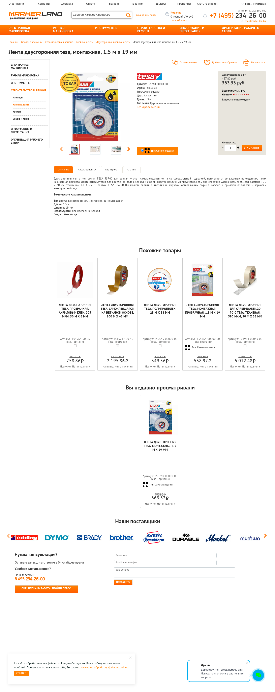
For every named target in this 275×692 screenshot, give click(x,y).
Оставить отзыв (188, 62)
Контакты (44, 4)
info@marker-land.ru (255, 21)
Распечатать (258, 62)
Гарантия (137, 4)
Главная (13, 42)
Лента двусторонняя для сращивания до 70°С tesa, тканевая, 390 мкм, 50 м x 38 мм (245, 311)
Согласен (21, 673)
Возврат (114, 4)
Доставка (67, 4)
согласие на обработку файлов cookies (103, 668)
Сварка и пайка (21, 119)
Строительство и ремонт (59, 42)
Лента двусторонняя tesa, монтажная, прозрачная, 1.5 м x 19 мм (202, 311)
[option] (95, 106)
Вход (247, 4)
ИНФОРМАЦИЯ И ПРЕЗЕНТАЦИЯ (192, 30)
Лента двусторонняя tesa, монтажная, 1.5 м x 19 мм (160, 446)
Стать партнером (207, 4)
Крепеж (17, 112)
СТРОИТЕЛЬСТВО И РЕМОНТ (151, 30)
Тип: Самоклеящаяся (162, 151)
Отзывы (131, 169)
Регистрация (259, 4)
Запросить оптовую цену (236, 99)
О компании (16, 4)
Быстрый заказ (178, 20)
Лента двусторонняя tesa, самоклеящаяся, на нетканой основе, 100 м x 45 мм (117, 311)
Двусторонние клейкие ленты (113, 42)
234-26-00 (238, 16)
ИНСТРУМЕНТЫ (106, 28)
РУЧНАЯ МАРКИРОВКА (63, 30)
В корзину (252, 148)
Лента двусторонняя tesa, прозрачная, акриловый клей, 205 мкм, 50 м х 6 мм (75, 311)
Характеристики (87, 169)
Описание (63, 169)
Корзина (176, 13)
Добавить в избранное (224, 62)
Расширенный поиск (145, 15)
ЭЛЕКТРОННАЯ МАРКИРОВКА (19, 30)
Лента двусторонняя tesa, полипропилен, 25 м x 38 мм (160, 309)
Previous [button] (61, 150)
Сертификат (111, 169)
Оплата (90, 4)
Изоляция (18, 97)
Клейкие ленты (84, 42)
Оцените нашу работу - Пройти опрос (46, 588)
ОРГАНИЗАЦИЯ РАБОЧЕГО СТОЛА (240, 30)
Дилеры (161, 4)
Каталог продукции (31, 42)
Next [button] (128, 150)
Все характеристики (148, 107)
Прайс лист (184, 4)
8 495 (30, 579)
